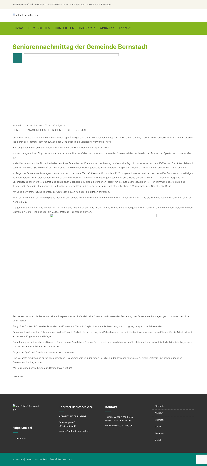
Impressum (18, 459)
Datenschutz (31, 459)
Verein (158, 426)
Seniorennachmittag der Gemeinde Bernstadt (51, 130)
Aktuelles (107, 28)
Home (19, 28)
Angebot (159, 413)
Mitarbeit (159, 419)
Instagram (21, 438)
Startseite (159, 406)
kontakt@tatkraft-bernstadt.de (74, 431)
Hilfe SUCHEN (39, 28)
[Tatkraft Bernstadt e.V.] (26, 15)
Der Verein (87, 28)
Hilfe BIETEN (65, 28)
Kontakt (125, 28)
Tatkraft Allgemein (57, 125)
